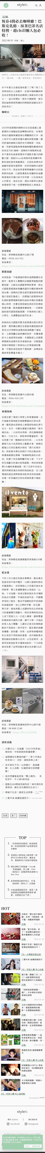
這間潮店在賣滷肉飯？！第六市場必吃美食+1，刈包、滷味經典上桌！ (23, 758)
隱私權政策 (10, 1140)
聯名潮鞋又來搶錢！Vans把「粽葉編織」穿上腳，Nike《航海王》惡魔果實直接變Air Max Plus (24, 870)
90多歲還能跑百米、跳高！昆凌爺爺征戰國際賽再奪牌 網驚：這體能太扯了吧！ (24, 892)
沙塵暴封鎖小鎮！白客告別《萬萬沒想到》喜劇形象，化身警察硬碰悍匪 (32, 1023)
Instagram (33, 1124)
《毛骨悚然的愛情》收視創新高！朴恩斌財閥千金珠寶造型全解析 (24, 846)
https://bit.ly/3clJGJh (25, 732)
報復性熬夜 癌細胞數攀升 (32, 1051)
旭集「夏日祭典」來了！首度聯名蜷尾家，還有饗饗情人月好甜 (32, 932)
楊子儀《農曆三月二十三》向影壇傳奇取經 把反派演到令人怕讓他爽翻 (32, 977)
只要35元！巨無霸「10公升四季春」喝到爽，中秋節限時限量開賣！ (23, 750)
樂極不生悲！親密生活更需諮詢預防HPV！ (32, 945)
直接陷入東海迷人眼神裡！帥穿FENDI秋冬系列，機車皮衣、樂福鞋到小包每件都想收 (24, 857)
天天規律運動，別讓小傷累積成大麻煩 (32, 1081)
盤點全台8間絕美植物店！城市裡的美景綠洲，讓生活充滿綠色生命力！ (24, 786)
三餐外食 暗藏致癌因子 (32, 959)
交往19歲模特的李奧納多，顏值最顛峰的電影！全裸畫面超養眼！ (32, 1007)
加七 (22, 40)
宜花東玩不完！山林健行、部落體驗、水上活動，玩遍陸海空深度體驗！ (22, 768)
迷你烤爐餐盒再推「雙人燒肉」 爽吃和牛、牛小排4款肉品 (23, 777)
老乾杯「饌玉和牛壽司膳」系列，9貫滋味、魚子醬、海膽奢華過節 (32, 917)
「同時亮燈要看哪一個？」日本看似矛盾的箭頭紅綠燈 (32, 992)
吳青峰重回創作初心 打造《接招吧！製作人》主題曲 (23, 882)
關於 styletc (13, 1119)
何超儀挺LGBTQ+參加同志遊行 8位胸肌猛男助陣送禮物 (32, 1068)
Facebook (15, 1124)
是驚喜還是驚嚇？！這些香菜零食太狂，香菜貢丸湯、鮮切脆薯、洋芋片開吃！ (32, 1038)
